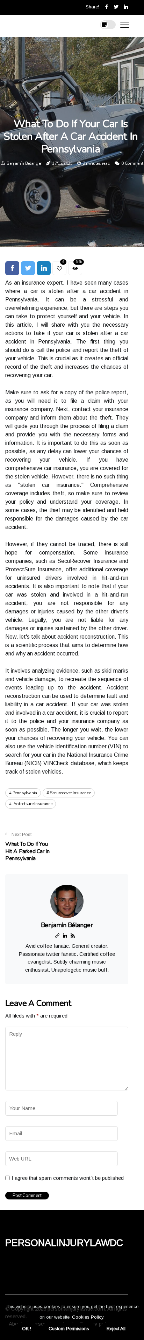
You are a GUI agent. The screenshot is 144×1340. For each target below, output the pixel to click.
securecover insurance (70, 793)
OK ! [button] (26, 1328)
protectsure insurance (32, 804)
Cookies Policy (87, 1317)
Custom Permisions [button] (69, 1328)
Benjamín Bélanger (24, 163)
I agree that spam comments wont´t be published (68, 1178)
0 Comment (132, 163)
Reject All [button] (116, 1328)
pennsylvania (25, 793)
